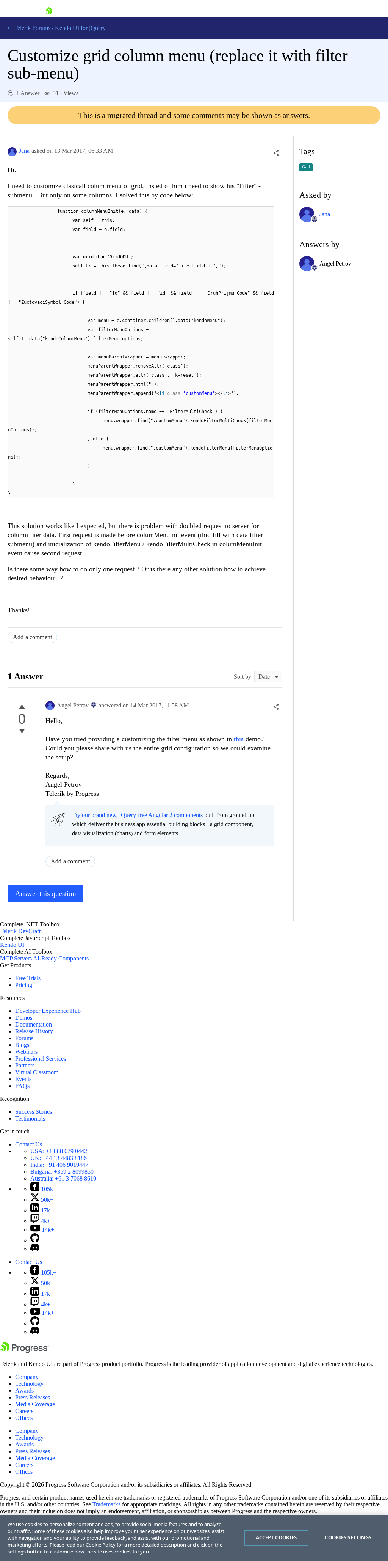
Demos (23, 1017)
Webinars (26, 1052)
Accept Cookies (276, 1537)
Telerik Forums (31, 28)
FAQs (22, 1086)
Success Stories (33, 1111)
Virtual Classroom (36, 1072)
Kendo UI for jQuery (80, 28)
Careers (24, 1411)
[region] (194, 1538)
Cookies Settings (348, 1537)
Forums (24, 1038)
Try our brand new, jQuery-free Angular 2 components (137, 815)
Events (23, 1079)
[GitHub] (34, 1240)
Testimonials (30, 1118)
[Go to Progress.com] (24, 1351)
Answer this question (45, 894)
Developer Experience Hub (48, 1011)
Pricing (23, 985)
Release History (34, 1031)
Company (27, 1377)
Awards (24, 1390)
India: (59, 1165)
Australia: (63, 1178)
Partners (24, 1065)
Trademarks (106, 1504)
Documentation (33, 1024)
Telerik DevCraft (20, 931)
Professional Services (40, 1058)
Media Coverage (35, 1404)
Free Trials (28, 978)
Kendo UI (12, 945)
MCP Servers (16, 958)
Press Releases (32, 1397)
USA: (58, 1151)
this (240, 739)
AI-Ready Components (61, 958)
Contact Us (28, 1144)
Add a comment (32, 637)
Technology (29, 1383)
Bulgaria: (62, 1171)
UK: (58, 1158)
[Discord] (34, 1249)
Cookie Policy (101, 1544)
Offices (24, 1418)
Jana (24, 151)
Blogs (22, 1045)
